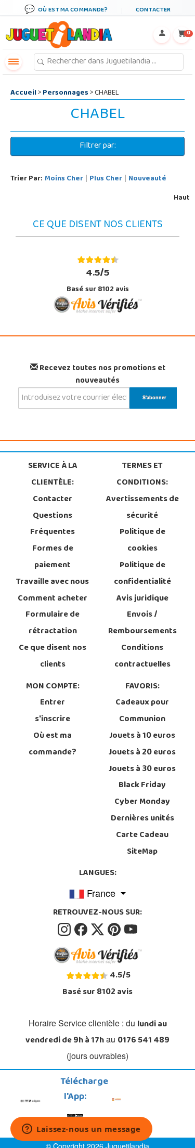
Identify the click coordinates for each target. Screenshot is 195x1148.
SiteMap (142, 852)
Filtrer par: (98, 146)
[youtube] (130, 929)
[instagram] (65, 929)
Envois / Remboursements (142, 623)
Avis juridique (142, 599)
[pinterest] (115, 929)
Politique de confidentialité (142, 574)
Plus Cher (105, 179)
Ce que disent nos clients (52, 656)
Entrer (52, 703)
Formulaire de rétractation (52, 623)
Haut (182, 198)
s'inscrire (52, 719)
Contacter (52, 499)
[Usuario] (161, 35)
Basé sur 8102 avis (98, 280)
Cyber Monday (142, 802)
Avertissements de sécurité (142, 508)
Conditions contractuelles (142, 656)
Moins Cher (64, 179)
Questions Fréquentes (52, 524)
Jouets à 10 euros (142, 736)
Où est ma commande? (52, 744)
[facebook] (81, 929)
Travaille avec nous (52, 582)
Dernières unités (142, 819)
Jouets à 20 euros (142, 753)
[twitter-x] (98, 929)
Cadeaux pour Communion (142, 711)
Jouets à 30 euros (142, 769)
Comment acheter (52, 599)
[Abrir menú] (13, 62)
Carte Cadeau (142, 835)
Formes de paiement (52, 557)
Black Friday (142, 785)
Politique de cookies (142, 540)
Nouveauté (147, 179)
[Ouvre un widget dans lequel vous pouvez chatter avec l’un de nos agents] (81, 1130)
